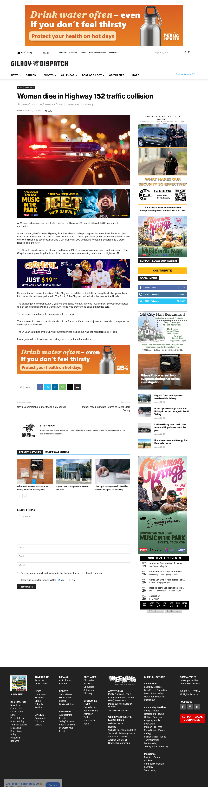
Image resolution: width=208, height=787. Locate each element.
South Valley (150, 770)
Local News (29, 87)
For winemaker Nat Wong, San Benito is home (171, 442)
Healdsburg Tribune (154, 714)
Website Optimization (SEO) (122, 730)
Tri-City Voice (150, 746)
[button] (186, 74)
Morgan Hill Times (153, 727)
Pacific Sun (149, 700)
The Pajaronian (151, 740)
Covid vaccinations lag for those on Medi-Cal (41, 406)
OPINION (39, 715)
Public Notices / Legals (119, 694)
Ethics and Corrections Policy (16, 731)
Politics (38, 707)
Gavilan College (67, 704)
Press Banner (151, 730)
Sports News (65, 694)
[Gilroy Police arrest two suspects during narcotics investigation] (35, 471)
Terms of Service (18, 724)
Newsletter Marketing (119, 743)
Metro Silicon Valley (154, 693)
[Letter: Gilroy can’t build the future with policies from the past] (144, 427)
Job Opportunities (189, 680)
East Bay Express (153, 687)
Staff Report (23, 111)
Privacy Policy (17, 721)
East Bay (148, 767)
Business (39, 697)
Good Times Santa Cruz (156, 690)
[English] (45, 52)
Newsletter (15, 705)
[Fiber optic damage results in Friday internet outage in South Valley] (112, 471)
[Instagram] (189, 53)
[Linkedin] (55, 387)
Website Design (116, 723)
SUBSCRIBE (16, 694)
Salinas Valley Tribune (155, 736)
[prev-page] (19, 496)
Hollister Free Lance (154, 717)
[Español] (49, 52)
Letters (38, 724)
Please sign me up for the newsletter (38, 580)
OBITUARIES (90, 677)
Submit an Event (67, 724)
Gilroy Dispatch (151, 710)
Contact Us (16, 708)
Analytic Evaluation (118, 739)
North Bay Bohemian (154, 696)
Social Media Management (121, 733)
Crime (38, 701)
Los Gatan (149, 723)
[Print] (77, 387)
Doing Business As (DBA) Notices (120, 705)
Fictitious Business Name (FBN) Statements (121, 699)
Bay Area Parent (152, 757)
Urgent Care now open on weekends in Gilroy (168, 397)
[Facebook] (185, 53)
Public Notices (42, 683)
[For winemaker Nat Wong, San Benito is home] (144, 443)
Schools (39, 704)
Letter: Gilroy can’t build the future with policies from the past (170, 427)
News (20, 87)
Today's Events (66, 721)
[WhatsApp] (62, 387)
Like (183, 287)
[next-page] (24, 496)
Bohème (148, 760)
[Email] (70, 387)
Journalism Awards (190, 683)
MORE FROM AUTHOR (57, 452)
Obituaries (89, 680)
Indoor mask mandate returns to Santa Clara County (106, 408)
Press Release (17, 718)
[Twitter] (47, 387)
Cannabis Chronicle (154, 763)
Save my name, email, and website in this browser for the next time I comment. (62, 573)
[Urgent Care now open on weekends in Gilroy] (73, 471)
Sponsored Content (118, 736)
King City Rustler (152, 720)
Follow (181, 294)
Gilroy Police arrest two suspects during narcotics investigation (160, 378)
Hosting (112, 726)
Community (40, 718)
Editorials (39, 721)
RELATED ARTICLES (30, 452)
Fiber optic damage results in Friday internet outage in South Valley (171, 411)
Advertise (39, 680)
